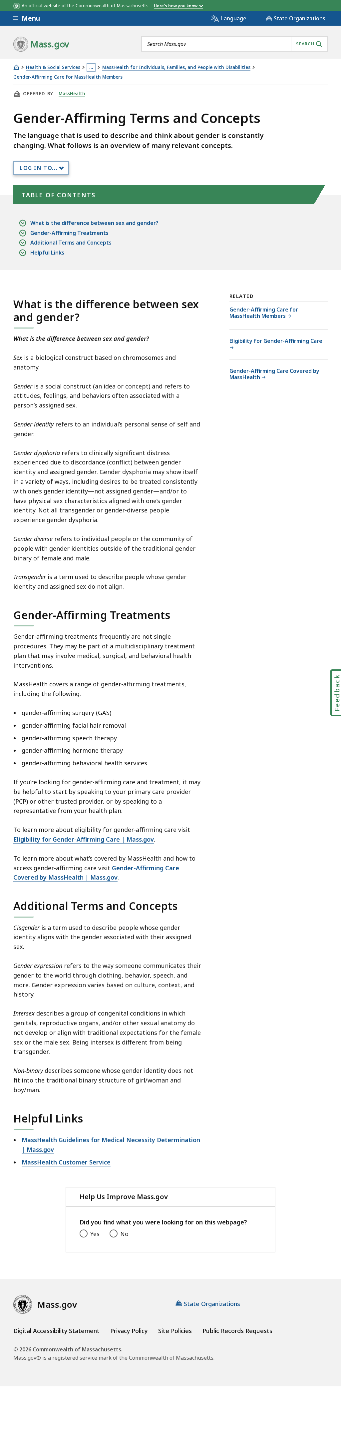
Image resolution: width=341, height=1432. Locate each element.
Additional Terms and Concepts (71, 242)
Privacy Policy (129, 1331)
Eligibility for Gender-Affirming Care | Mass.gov (83, 839)
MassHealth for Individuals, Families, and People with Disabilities (176, 67)
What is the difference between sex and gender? (94, 223)
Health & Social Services (53, 67)
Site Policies (175, 1331)
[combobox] (234, 44)
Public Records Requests (237, 1331)
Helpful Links (47, 252)
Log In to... (39, 168)
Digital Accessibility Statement (56, 1331)
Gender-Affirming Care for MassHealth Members (68, 77)
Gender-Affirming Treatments (69, 233)
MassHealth (72, 94)
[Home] (16, 67)
